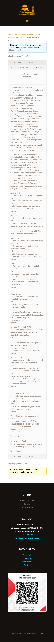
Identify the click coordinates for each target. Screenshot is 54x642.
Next (41, 592)
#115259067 (40, 68)
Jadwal (27, 504)
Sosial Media (27, 507)
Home (10, 35)
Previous (12, 592)
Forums (17, 35)
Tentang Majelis (27, 500)
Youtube (27, 558)
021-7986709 (27, 534)
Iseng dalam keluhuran (31, 35)
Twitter (27, 565)
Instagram (27, 561)
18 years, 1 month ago (28, 47)
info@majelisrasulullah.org (27, 538)
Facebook (27, 555)
